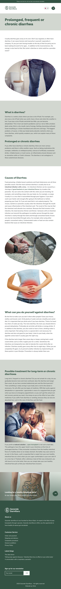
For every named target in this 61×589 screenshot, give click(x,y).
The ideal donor (9, 554)
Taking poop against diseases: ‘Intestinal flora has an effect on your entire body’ (29, 557)
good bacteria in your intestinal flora (25, 189)
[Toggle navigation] (53, 8)
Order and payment (11, 536)
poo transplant (33, 445)
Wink (34, 586)
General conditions (10, 543)
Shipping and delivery (11, 538)
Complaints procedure (11, 540)
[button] (46, 8)
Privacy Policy (9, 545)
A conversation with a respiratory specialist (18, 559)
